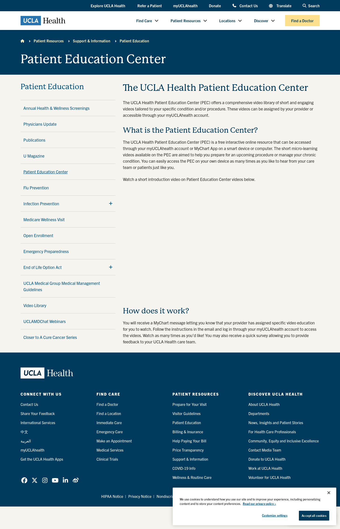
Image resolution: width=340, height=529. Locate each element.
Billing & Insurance (187, 431)
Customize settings (274, 515)
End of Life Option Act (42, 267)
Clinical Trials (107, 459)
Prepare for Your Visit (189, 404)
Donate (215, 5)
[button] (108, 6)
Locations (227, 20)
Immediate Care (109, 422)
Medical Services (110, 450)
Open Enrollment (38, 235)
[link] (24, 480)
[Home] (22, 41)
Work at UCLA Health (265, 468)
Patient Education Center (45, 171)
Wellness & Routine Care (191, 477)
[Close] (329, 493)
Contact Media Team (264, 450)
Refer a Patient (149, 5)
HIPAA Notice (112, 496)
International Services (38, 422)
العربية (26, 440)
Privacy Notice (139, 496)
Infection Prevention (41, 203)
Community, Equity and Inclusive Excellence (283, 440)
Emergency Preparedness (46, 251)
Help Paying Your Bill (189, 440)
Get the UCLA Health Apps (42, 459)
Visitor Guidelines (186, 413)
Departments (258, 413)
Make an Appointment (114, 440)
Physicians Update (40, 124)
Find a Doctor (302, 20)
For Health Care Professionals (272, 431)
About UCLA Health (264, 404)
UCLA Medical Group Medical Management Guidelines (61, 286)
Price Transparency (188, 450)
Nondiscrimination (171, 496)
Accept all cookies (314, 516)
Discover (261, 20)
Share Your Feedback (38, 413)
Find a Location (109, 413)
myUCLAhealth (185, 5)
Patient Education (134, 40)
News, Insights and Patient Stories (275, 422)
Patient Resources (185, 20)
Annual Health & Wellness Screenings (56, 108)
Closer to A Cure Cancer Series (50, 337)
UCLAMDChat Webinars (44, 321)
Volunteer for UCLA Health (269, 477)
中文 (24, 431)
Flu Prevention (36, 187)
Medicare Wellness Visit (44, 219)
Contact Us (249, 5)
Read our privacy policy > (259, 504)
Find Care (144, 20)
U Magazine (33, 155)
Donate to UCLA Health (267, 459)
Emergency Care (110, 431)
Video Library (34, 305)
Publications (34, 140)
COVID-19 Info (183, 468)
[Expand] (111, 203)
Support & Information (91, 40)
